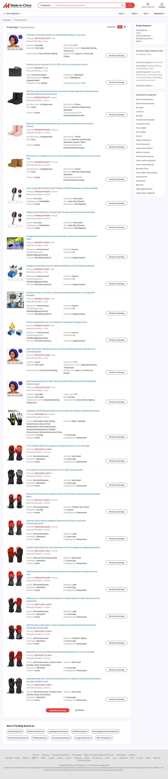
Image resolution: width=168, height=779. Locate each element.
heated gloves (141, 30)
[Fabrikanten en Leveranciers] (17, 5)
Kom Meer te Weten (145, 85)
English (17, 758)
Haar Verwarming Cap (145, 164)
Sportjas (139, 115)
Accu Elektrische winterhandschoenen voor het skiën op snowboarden (54, 470)
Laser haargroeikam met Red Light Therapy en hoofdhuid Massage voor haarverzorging (62, 188)
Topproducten (121, 755)
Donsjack (139, 107)
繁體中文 (35, 758)
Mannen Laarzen (143, 152)
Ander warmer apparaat (146, 160)
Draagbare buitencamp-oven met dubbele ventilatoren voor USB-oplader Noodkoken (60, 265)
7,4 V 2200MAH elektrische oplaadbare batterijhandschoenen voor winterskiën (58, 446)
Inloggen (161, 7)
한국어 (107, 758)
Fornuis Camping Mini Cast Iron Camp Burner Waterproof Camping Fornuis (56, 322)
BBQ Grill (139, 185)
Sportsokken (141, 132)
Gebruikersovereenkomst (60, 755)
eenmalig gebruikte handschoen (106, 731)
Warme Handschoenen (145, 103)
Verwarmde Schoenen (145, 156)
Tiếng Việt (156, 758)
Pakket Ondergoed (143, 140)
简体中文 (26, 758)
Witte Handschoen (103, 738)
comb (138, 33)
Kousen (139, 136)
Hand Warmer (141, 176)
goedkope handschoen (58, 731)
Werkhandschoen (40, 738)
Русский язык (97, 758)
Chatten (81, 710)
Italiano (87, 758)
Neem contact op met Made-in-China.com (99, 755)
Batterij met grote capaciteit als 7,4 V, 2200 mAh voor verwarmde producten (57, 64)
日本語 (43, 758)
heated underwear (143, 35)
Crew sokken (141, 128)
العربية (114, 758)
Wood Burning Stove (144, 38)
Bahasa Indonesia (84, 760)
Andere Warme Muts (144, 148)
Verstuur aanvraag (116, 55)
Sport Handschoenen (144, 99)
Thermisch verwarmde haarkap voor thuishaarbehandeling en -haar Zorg (55, 35)
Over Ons (36, 755)
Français (51, 758)
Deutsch (68, 758)
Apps (145, 13)
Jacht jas (139, 111)
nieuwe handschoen (35, 731)
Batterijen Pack (142, 168)
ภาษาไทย (139, 758)
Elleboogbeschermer (144, 189)
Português (78, 758)
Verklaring (45, 755)
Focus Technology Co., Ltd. (80, 765)
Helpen (134, 13)
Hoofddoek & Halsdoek (145, 119)
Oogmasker (140, 181)
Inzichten (132, 755)
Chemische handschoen (18, 738)
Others (138, 41)
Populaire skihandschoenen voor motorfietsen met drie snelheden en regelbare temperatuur (63, 547)
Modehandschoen (80, 731)
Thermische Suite (143, 124)
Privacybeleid (76, 755)
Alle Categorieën (12, 13)
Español (60, 758)
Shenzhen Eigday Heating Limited (149, 51)
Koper (121, 13)
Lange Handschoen (83, 738)
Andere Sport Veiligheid (145, 193)
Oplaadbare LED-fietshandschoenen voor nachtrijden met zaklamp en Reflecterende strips (62, 410)
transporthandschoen (61, 738)
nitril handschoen (15, 731)
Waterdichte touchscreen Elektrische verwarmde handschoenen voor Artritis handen (60, 652)
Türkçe (148, 758)
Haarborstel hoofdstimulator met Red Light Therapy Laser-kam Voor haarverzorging (60, 212)
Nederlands (124, 758)
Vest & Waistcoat (143, 144)
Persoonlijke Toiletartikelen (147, 172)
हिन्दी (131, 758)
